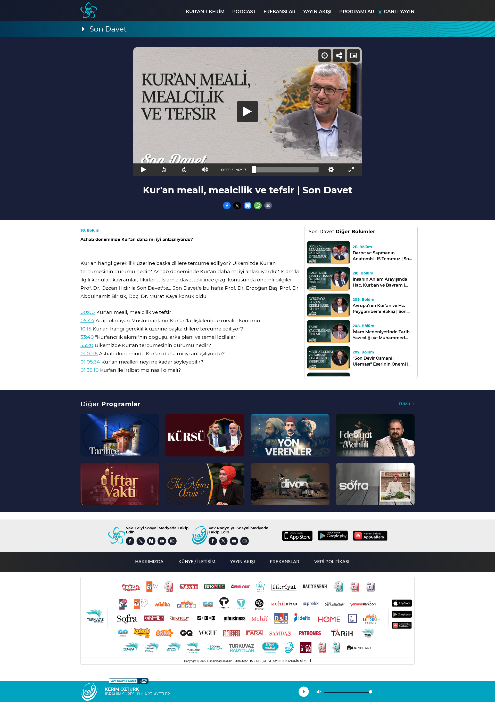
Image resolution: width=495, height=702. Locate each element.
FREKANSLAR (279, 11)
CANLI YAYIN (399, 11)
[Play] (247, 111)
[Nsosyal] (247, 205)
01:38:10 (89, 370)
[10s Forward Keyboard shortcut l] (184, 169)
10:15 (85, 329)
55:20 (86, 345)
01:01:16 (89, 354)
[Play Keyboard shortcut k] (143, 169)
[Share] (339, 55)
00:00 (87, 312)
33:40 (87, 337)
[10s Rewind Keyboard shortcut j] (164, 169)
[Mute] (205, 169)
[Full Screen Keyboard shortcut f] (351, 169)
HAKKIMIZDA (149, 561)
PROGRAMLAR (356, 11)
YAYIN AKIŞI (317, 11)
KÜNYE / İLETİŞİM (196, 561)
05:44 (87, 321)
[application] (247, 111)
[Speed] (324, 55)
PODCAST (244, 11)
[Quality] (331, 169)
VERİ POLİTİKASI (331, 561)
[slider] (286, 169)
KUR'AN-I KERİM (205, 11)
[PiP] (353, 55)
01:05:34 (90, 362)
